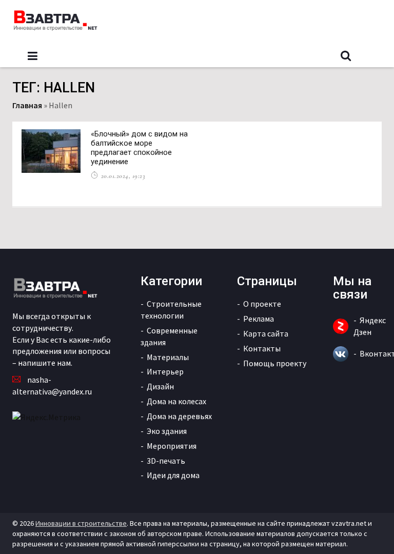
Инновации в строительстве (81, 523)
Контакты (262, 348)
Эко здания (167, 431)
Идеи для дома (173, 475)
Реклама (258, 318)
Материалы (168, 357)
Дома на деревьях (179, 416)
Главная (27, 105)
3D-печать (166, 461)
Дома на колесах (176, 401)
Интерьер (165, 371)
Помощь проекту (274, 363)
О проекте (262, 304)
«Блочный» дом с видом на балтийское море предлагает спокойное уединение (139, 147)
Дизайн (160, 386)
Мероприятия (171, 446)
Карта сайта (265, 333)
